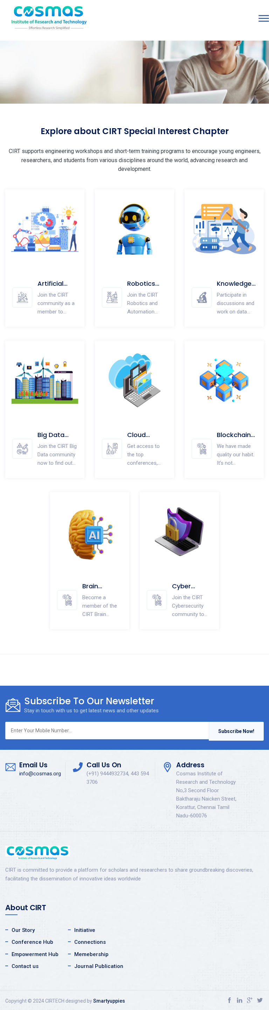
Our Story (23, 930)
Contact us (25, 966)
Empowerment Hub (35, 954)
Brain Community (100, 590)
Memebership (91, 954)
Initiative (84, 930)
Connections (90, 942)
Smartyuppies (109, 1001)
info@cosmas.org (40, 773)
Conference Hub (32, 942)
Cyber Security (185, 590)
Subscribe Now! (236, 731)
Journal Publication (98, 966)
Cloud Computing (145, 439)
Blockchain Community (235, 439)
